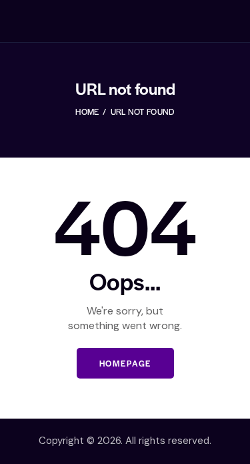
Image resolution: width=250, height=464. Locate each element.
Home (87, 111)
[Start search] (227, 24)
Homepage (125, 363)
